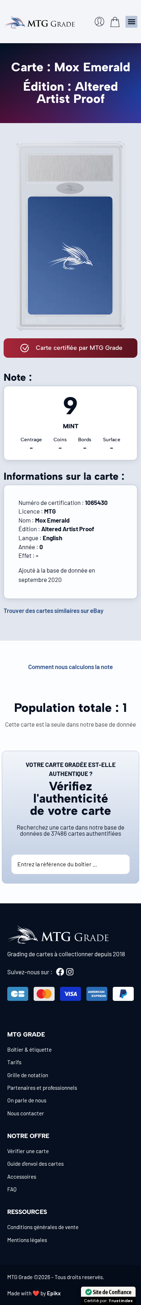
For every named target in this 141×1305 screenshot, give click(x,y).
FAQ (12, 1189)
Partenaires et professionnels (42, 1087)
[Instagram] (70, 972)
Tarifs (14, 1062)
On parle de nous (26, 1100)
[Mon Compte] (99, 22)
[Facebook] (60, 972)
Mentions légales (27, 1240)
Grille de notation (27, 1075)
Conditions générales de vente (42, 1227)
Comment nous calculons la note (70, 666)
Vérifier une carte (28, 1151)
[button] (131, 22)
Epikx (54, 1293)
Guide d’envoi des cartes (35, 1163)
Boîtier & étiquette (29, 1049)
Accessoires (21, 1176)
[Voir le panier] (115, 22)
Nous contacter (25, 1113)
